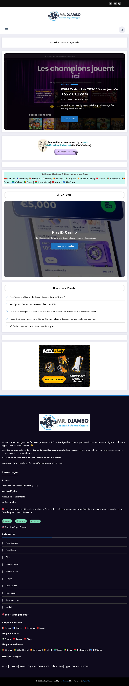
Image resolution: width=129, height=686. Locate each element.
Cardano (75, 666)
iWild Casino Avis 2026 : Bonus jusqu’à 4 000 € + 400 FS (89, 91)
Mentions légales (9, 491)
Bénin (29, 182)
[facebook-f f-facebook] (110, 3)
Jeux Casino (11, 585)
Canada (11, 178)
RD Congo (70, 182)
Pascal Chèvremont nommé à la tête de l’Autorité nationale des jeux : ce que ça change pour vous (53, 318)
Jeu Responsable (9, 502)
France (23, 178)
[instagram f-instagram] (119, 3)
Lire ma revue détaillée (64, 246)
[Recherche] (122, 29)
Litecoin (22, 666)
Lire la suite (69, 119)
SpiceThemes (88, 681)
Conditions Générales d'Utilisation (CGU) (20, 485)
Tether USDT (43, 666)
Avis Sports (11, 550)
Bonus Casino (12, 564)
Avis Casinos (65, 85)
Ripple (67, 666)
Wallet (9, 607)
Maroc (57, 182)
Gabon (18, 182)
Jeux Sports (11, 592)
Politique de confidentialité (13, 496)
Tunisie (102, 178)
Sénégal (60, 178)
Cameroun (115, 178)
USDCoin (85, 666)
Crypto (9, 578)
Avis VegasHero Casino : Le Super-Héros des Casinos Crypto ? (37, 297)
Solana (54, 666)
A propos (6, 480)
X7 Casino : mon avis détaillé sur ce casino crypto (32, 326)
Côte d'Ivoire (87, 178)
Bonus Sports (12, 571)
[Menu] (6, 29)
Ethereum (13, 666)
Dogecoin (32, 666)
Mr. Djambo (68, 99)
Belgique (35, 178)
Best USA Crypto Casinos (15, 527)
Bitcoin (5, 666)
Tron (61, 666)
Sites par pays (12, 600)
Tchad (7, 182)
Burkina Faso (43, 182)
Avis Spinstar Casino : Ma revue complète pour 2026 (33, 304)
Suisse (48, 178)
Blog (8, 557)
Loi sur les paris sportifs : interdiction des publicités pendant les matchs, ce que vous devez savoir (53, 311)
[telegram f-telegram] (115, 3)
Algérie (72, 178)
